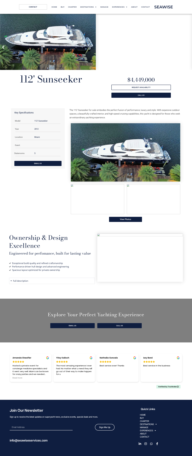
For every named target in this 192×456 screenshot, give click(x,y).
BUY (62, 7)
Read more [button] (17, 378)
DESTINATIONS (87, 7)
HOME (54, 7)
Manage (104, 7)
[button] (3, 47)
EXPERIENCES (118, 7)
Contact (145, 7)
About (134, 7)
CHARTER (72, 7)
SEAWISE (163, 7)
